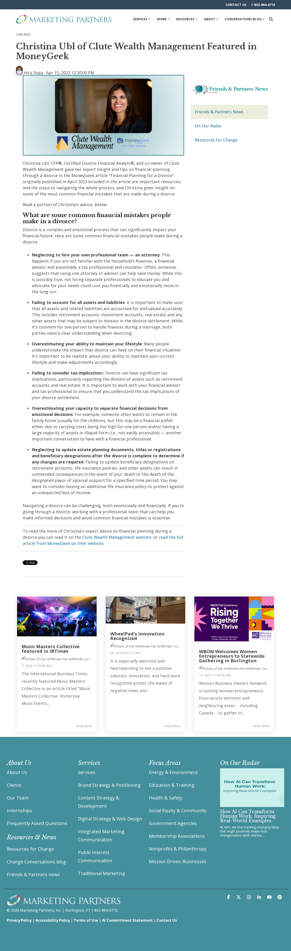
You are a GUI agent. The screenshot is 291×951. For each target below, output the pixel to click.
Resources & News (31, 837)
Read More (84, 726)
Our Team (18, 798)
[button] (229, 897)
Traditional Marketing (101, 873)
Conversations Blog (243, 19)
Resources (185, 19)
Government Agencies (173, 823)
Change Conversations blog (36, 862)
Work (162, 19)
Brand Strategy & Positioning (109, 785)
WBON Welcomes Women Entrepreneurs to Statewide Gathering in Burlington (232, 656)
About (209, 19)
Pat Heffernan (72, 659)
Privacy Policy (19, 920)
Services (140, 19)
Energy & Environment (173, 772)
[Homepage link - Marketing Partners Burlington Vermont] (63, 903)
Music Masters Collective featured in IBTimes (51, 648)
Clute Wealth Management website (116, 537)
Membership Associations (177, 836)
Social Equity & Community (177, 810)
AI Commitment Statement (127, 920)
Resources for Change (216, 140)
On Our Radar (208, 126)
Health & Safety (165, 798)
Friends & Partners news (33, 874)
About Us (17, 772)
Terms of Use (86, 920)
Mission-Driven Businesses (177, 861)
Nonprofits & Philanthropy (177, 849)
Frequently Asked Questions (37, 823)
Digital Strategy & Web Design (110, 819)
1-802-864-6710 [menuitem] (263, 5)
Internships (19, 810)
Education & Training (171, 785)
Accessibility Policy (52, 920)
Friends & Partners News (219, 111)
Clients (14, 785)
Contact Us (167, 920)
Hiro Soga (33, 72)
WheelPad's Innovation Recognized (137, 636)
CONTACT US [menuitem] (236, 5)
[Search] (271, 19)
